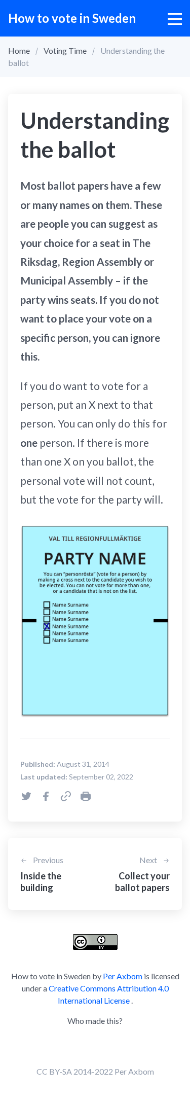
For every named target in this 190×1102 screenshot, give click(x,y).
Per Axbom (122, 976)
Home (19, 50)
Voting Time (65, 50)
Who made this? (95, 1020)
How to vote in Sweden (72, 18)
